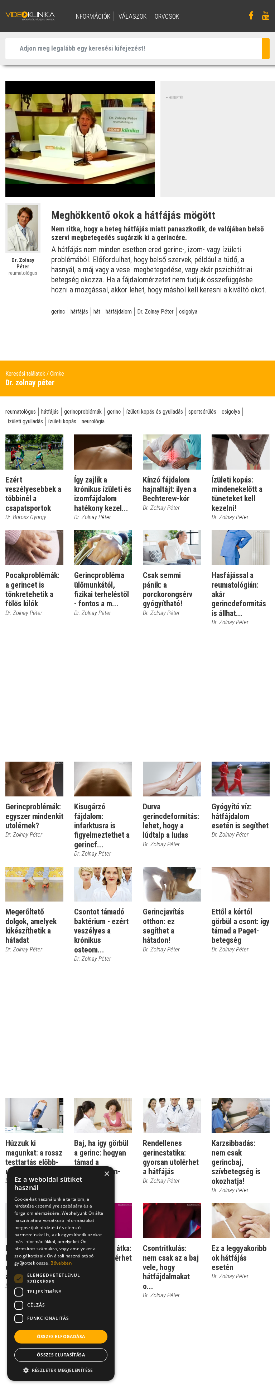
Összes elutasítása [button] (61, 1355)
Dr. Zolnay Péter (155, 311)
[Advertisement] (220, 145)
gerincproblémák (83, 411)
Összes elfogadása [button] (61, 1336)
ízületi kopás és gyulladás (154, 411)
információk (92, 16)
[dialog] (61, 1273)
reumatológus (20, 411)
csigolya (188, 311)
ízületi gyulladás (25, 421)
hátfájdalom (119, 311)
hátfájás (79, 311)
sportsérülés (202, 411)
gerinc (58, 311)
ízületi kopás (62, 421)
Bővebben (60, 1263)
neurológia (93, 421)
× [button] (106, 1174)
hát (96, 311)
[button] (60, 1370)
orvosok (167, 16)
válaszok (132, 16)
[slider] (79, 191)
